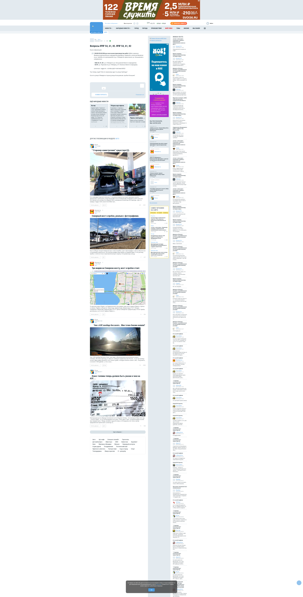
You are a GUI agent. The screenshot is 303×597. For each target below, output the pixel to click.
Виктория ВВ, (154, 109)
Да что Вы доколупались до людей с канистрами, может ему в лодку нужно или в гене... (180, 390)
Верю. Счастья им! (177, 243)
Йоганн (156, 137)
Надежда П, (158, 103)
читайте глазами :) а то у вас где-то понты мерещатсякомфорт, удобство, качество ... (180, 422)
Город (136, 28)
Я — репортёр (122, 451)
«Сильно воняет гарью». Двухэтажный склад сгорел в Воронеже (157, 174)
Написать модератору (156, 40)
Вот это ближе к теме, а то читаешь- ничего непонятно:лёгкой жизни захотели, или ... (179, 273)
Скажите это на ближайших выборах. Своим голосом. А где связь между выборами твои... (179, 448)
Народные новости (123, 28)
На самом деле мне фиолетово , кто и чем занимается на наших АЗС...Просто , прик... (178, 576)
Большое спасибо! (113, 439)
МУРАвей (178, 502)
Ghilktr (177, 74)
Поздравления (108, 446)
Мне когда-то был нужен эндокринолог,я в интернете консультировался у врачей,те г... (180, 153)
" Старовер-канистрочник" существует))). (110, 150)
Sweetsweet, (159, 104)
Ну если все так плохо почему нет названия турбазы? (178, 136)
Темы (178, 28)
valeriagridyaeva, (155, 108)
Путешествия (112, 449)
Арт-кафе (101, 439)
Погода (144, 28)
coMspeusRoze (179, 432)
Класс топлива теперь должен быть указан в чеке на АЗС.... (115, 377)
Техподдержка (97, 451)
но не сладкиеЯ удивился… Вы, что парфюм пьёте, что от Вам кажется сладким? (179, 506)
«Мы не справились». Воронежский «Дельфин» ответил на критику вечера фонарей (159, 159)
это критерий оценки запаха (180, 400)
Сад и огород (124, 449)
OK (151, 590)
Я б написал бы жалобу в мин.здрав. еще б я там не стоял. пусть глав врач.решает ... (179, 201)
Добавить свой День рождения (159, 114)
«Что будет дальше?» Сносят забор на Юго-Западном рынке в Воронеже (159, 190)
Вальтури (178, 530)
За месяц (165, 212)
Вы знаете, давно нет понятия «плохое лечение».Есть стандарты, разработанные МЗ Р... (179, 63)
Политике (158, 584)
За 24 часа (153, 212)
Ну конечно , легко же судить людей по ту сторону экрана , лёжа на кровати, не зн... (180, 79)
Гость (155, 182)
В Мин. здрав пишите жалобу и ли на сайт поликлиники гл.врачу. (178, 170)
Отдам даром (96, 446)
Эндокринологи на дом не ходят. (179, 50)
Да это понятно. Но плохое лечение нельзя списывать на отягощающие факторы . (180, 93)
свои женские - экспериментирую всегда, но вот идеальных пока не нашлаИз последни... (180, 353)
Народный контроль (129, 444)
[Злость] (119, 86)
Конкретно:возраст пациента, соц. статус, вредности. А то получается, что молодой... (179, 229)
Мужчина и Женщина (105, 444)
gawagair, (163, 109)
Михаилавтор (157, 151)
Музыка (116, 444)
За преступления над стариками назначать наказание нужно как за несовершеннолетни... (179, 107)
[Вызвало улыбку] (99, 86)
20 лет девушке (176, 330)
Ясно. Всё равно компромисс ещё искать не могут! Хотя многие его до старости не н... (180, 316)
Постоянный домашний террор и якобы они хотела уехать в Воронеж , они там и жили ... (179, 257)
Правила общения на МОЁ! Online (158, 38)
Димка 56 (178, 443)
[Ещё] (205, 28)
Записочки (124, 442)
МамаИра (178, 479)
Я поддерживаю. (177, 435)
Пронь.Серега (179, 464)
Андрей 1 (178, 283)
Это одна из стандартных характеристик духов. (179, 458)
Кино (94, 444)
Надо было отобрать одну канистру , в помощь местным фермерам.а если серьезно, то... (179, 535)
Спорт (133, 449)
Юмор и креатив (110, 451)
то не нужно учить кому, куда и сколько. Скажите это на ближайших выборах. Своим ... (180, 520)
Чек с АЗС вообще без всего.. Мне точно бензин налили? (119, 325)
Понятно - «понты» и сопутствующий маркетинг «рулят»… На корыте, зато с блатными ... (179, 469)
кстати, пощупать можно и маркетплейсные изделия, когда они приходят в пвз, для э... (179, 410)
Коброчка (178, 89)
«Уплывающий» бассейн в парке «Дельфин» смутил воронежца (158, 144)
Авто (105, 32)
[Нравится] (93, 86)
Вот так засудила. (177, 286)
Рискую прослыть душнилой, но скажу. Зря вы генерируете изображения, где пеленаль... (180, 594)
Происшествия (156, 28)
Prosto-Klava (179, 336)
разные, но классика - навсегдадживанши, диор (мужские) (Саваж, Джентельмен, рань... (179, 375)
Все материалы (153, 202)
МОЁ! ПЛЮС (168, 28)
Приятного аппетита (98, 449)
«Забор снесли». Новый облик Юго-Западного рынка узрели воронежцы (159, 129)
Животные (109, 442)
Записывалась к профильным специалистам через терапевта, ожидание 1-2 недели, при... (180, 495)
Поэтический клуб (121, 446)
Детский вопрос (97, 442)
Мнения (186, 28)
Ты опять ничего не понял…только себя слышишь (180, 483)
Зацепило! (134, 442)
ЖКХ (116, 442)
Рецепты (153, 216)
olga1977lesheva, (155, 106)
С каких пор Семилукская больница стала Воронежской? (179, 215)
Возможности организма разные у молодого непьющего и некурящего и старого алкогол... (180, 122)
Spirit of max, (162, 108)
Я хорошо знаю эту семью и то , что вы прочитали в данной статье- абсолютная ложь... (180, 300)
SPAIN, (159, 109)
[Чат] (299, 582)
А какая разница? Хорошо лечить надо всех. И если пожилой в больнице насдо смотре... (179, 184)
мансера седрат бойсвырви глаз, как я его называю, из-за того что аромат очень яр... (179, 341)
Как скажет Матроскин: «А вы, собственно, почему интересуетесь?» (179, 364)
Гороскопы (125, 439)
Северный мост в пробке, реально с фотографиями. (115, 216)
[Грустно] (114, 86)
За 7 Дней (159, 212)
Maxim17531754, (163, 106)
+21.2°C (152, 23)
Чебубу (177, 148)
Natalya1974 (179, 46)
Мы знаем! (196, 28)
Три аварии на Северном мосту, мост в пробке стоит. (115, 268)
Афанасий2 (178, 385)
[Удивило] (109, 86)
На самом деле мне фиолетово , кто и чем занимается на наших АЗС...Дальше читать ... (178, 562)
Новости (108, 28)
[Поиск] (210, 28)
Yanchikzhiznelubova (156, 111)
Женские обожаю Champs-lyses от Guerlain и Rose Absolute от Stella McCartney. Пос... (180, 547)
